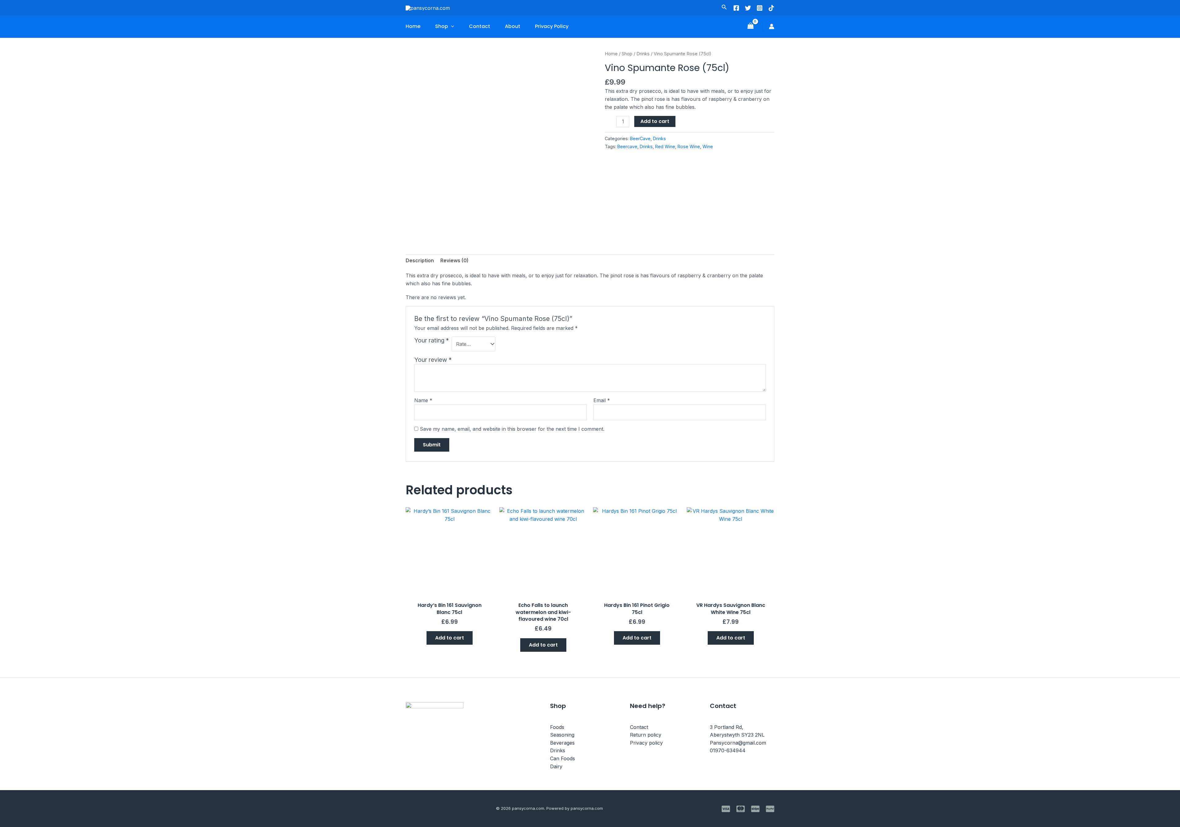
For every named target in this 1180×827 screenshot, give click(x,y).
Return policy (645, 735)
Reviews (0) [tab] (454, 260)
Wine (707, 146)
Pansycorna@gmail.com (738, 743)
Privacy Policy (551, 26)
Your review (433, 359)
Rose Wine (689, 146)
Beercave (627, 146)
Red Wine (665, 146)
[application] (451, 26)
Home (413, 26)
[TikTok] (771, 8)
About (512, 26)
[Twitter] (748, 8)
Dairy (556, 766)
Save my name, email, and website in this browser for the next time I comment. (512, 429)
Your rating (431, 340)
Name (423, 400)
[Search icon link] (724, 8)
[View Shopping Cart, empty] (750, 26)
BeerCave (640, 138)
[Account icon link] (771, 26)
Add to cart (654, 121)
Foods (557, 727)
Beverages (562, 743)
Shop (441, 26)
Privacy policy (646, 743)
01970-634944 (727, 750)
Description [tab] (420, 260)
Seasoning (562, 735)
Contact (479, 26)
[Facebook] (736, 8)
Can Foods (562, 758)
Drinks (643, 54)
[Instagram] (760, 8)
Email (601, 400)
